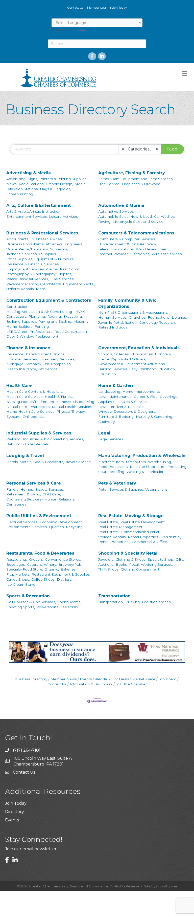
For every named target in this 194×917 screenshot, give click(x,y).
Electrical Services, (22, 522)
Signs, (33, 179)
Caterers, (34, 564)
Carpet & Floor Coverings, (156, 397)
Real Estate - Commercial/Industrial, (129, 532)
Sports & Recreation (28, 596)
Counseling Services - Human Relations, (40, 499)
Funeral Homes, (20, 489)
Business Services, (46, 239)
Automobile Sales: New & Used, (125, 216)
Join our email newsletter (31, 848)
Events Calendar (94, 679)
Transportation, (111, 602)
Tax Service (48, 369)
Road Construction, (71, 332)
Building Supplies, (21, 321)
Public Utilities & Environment (38, 515)
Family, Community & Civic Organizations (127, 303)
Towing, (104, 222)
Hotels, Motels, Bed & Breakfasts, (35, 462)
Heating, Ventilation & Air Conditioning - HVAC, (46, 312)
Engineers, (74, 244)
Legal (104, 433)
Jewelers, (106, 559)
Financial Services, (22, 359)
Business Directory (31, 679)
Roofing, (54, 316)
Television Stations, (22, 189)
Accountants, (17, 239)
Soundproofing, (111, 472)
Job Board (167, 679)
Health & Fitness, (59, 397)
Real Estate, (108, 522)
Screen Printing (19, 194)
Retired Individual (113, 327)
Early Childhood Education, (152, 369)
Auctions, (106, 564)
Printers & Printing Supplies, (63, 179)
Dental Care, (17, 407)
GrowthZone (166, 886)
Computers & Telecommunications (136, 233)
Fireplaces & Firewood (141, 184)
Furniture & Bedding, (116, 416)
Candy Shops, (18, 579)
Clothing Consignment (140, 569)
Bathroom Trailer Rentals (27, 444)
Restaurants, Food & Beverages (40, 553)
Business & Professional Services (42, 233)
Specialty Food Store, (24, 569)
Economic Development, (61, 522)
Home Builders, (19, 326)
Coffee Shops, (43, 579)
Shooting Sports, (20, 607)
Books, (122, 564)
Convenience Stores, (63, 559)
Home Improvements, (141, 391)
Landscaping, (109, 391)
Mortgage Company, (24, 364)
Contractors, (16, 316)
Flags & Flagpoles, (55, 189)
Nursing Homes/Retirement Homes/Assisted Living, (50, 402)
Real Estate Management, (120, 527)
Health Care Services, (24, 397)
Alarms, (52, 269)
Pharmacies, (39, 407)
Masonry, (81, 321)
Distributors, (136, 462)
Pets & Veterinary (117, 483)
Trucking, (132, 602)
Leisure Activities (63, 216)
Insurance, (15, 354)
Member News (64, 679)
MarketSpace (143, 679)
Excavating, (73, 316)
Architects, (52, 284)
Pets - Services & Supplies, (121, 489)
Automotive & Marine (121, 205)
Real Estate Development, (142, 522)
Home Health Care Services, (30, 411)
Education (107, 374)
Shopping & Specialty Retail (128, 553)
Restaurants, (17, 559)
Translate (96, 30)
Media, (80, 184)
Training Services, (113, 369)
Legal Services (110, 439)
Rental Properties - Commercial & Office (132, 542)
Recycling (74, 527)
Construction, (17, 306)
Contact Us (75, 7)
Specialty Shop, (161, 559)
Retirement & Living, (23, 494)
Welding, (13, 439)
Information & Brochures (91, 684)
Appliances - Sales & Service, (123, 402)
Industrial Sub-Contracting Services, (53, 439)
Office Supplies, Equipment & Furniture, (40, 259)
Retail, (134, 564)
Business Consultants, (25, 244)
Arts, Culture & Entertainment (38, 205)
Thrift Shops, (108, 569)
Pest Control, (71, 269)
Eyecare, (13, 416)
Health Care (19, 385)
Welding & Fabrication (145, 472)
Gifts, (180, 559)
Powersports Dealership (57, 607)
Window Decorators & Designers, (127, 411)
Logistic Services (156, 602)
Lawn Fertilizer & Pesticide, (121, 407)
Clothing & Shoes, (131, 559)
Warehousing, (160, 462)
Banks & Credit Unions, (45, 354)
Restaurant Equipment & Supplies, (61, 574)
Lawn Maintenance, (115, 397)
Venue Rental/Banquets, (27, 249)
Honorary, (163, 354)
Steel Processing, (172, 467)
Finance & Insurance (28, 347)
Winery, (50, 564)
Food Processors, (113, 467)
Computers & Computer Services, (127, 239)
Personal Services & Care (33, 483)
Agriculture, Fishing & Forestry (131, 172)
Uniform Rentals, (20, 289)
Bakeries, (68, 569)
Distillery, (64, 579)
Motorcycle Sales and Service (138, 222)
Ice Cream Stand (20, 584)
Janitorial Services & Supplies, (31, 254)
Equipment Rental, (79, 284)
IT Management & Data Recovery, (127, 244)
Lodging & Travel (25, 455)
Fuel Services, (62, 279)
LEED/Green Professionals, (29, 332)
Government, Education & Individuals (139, 347)
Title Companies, (57, 364)
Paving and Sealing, (55, 321)
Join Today (119, 7)
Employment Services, (25, 269)
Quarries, (56, 527)
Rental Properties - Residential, (154, 537)
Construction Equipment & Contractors (48, 300)
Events (12, 820)
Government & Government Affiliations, (131, 364)
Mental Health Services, (72, 407)
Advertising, (16, 179)
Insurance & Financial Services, (32, 264)
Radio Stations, (31, 184)
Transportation (114, 596)
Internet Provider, (113, 254)
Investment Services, (57, 359)
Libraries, (179, 317)
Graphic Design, (59, 184)
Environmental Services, (26, 527)
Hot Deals (120, 679)
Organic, (51, 569)
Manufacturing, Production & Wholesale (142, 455)
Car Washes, (164, 216)
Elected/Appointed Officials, (122, 359)
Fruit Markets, (18, 574)
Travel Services (77, 462)
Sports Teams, (69, 602)
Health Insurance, (21, 369)
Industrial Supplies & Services (38, 433)
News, (11, 184)
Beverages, (16, 564)
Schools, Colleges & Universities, (125, 354)
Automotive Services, (116, 211)
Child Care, (51, 494)
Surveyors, (59, 249)
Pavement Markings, (24, 284)
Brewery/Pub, (70, 564)
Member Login (98, 7)
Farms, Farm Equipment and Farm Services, (135, 179)
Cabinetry (106, 422)
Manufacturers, (111, 462)
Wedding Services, (157, 564)
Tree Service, (109, 184)
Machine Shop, (143, 467)
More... (41, 289)
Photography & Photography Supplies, (39, 274)
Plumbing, (37, 316)
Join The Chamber (131, 684)
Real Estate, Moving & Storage (131, 515)
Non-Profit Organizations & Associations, (133, 312)
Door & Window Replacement (32, 336)
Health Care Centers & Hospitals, (34, 391)
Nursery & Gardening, (154, 416)
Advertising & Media (28, 172)
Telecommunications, (116, 249)
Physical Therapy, (71, 411)
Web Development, (152, 249)
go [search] (174, 149)
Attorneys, (54, 244)
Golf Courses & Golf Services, (31, 602)
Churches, (137, 317)
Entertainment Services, (26, 216)
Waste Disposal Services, (27, 279)
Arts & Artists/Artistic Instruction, (33, 211)
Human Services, (112, 317)
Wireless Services (167, 254)
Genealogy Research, (157, 322)
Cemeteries (16, 504)
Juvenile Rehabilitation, (117, 322)
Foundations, (159, 317)
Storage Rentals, (112, 537)
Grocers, (36, 559)
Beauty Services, (49, 489)
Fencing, (42, 326)
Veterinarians (156, 489)
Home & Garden (115, 385)
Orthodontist (34, 416)
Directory (14, 811)
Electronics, (140, 254)
